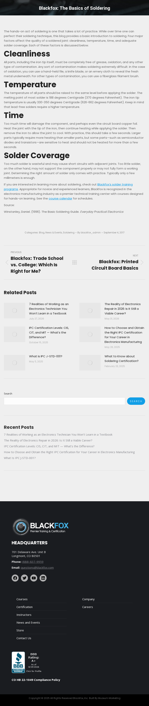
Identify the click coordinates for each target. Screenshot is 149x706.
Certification (24, 607)
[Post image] (14, 310)
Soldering (68, 232)
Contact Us (23, 638)
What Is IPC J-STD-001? (45, 356)
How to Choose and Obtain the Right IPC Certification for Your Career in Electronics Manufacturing (124, 335)
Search (8, 393)
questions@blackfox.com (37, 567)
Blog (41, 232)
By (89, 232)
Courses (22, 599)
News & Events (53, 232)
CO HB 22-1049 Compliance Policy (36, 680)
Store (20, 630)
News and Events (28, 622)
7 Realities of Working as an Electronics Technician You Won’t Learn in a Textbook (49, 308)
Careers (87, 607)
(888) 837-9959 (32, 562)
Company (88, 599)
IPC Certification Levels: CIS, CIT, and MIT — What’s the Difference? (49, 332)
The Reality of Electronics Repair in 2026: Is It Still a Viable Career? (123, 308)
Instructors (23, 615)
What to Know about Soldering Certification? (122, 358)
